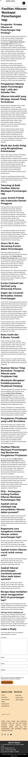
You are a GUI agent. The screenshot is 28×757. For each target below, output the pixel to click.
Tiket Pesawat (19, 699)
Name (3, 657)
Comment (4, 637)
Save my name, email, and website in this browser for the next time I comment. (12, 678)
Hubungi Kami (5, 706)
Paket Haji (18, 695)
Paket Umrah (19, 697)
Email (3, 663)
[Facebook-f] (2, 734)
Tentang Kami (5, 704)
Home (3, 695)
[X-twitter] (8, 734)
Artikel (3, 701)
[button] (24, 3)
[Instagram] (5, 734)
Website (3, 670)
